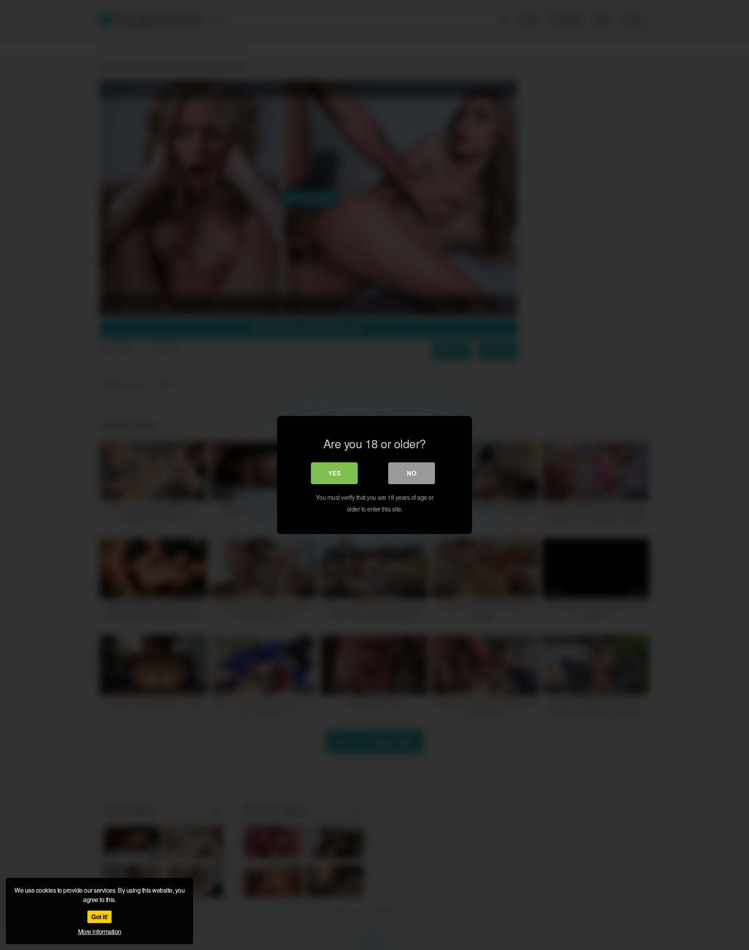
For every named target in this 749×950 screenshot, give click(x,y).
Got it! (99, 916)
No (411, 473)
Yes (334, 473)
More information (99, 931)
